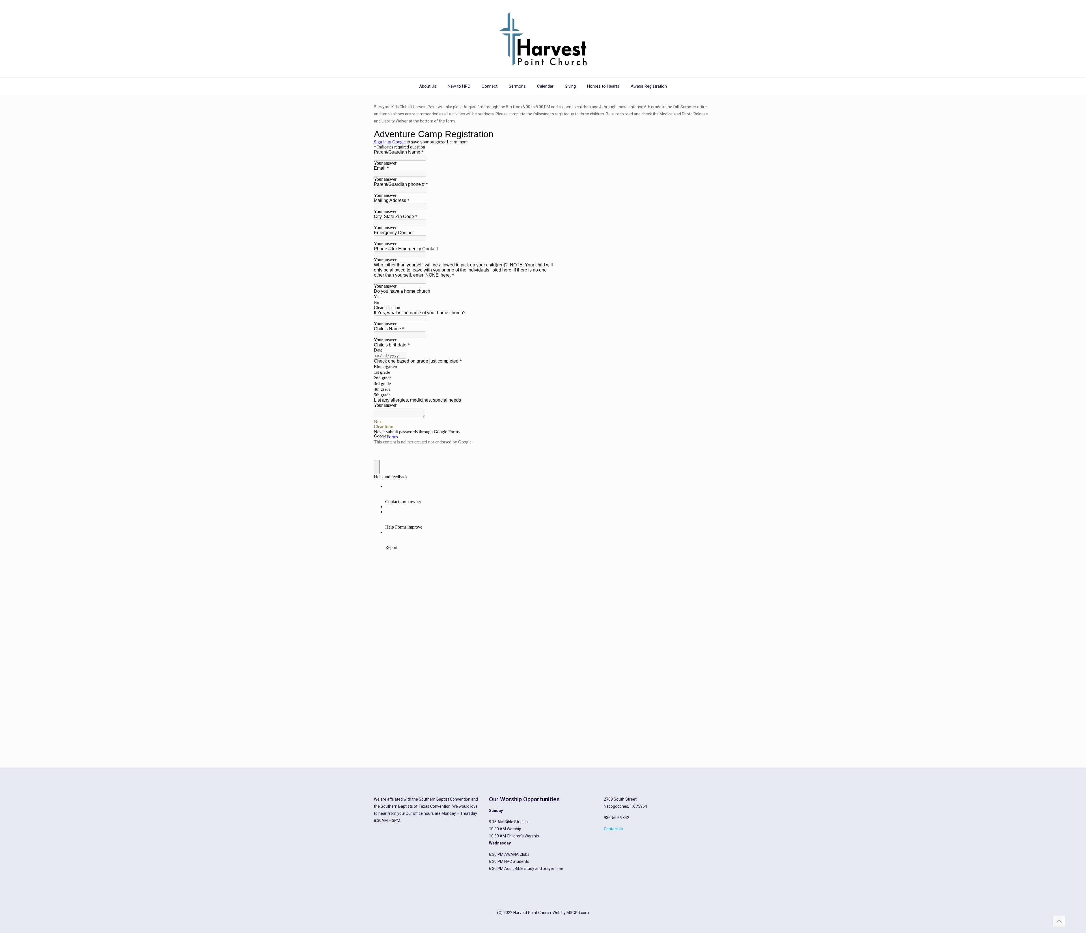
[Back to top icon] (1059, 921)
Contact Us (613, 829)
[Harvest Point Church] (543, 38)
